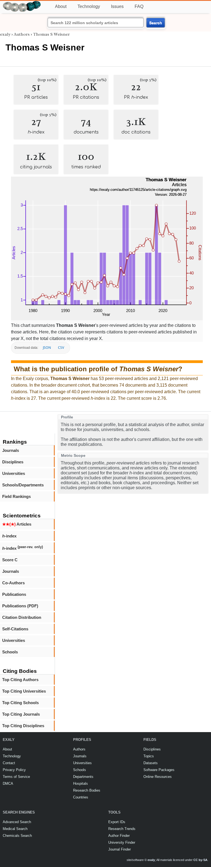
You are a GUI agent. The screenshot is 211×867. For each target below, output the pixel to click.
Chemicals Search (17, 836)
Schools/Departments (23, 485)
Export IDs (116, 822)
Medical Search (15, 829)
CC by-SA (200, 860)
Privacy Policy (14, 770)
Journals (10, 450)
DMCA (8, 783)
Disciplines (12, 462)
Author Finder (119, 836)
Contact (9, 763)
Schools (10, 652)
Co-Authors (13, 582)
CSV (61, 347)
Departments (83, 777)
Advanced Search (17, 822)
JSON (47, 347)
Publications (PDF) (20, 606)
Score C (10, 559)
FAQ (139, 6)
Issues (117, 6)
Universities (13, 473)
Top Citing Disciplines (23, 725)
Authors (22, 34)
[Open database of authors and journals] (22, 3)
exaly (5, 34)
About (60, 6)
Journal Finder (119, 849)
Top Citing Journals (21, 714)
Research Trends (121, 829)
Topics (148, 756)
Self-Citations (15, 629)
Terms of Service (16, 777)
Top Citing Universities (24, 691)
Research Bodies (86, 790)
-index (9, 536)
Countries (80, 797)
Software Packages (158, 770)
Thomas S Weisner (51, 34)
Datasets (150, 763)
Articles (16, 524)
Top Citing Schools (20, 702)
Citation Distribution (21, 617)
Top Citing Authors (20, 679)
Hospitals (80, 783)
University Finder (121, 842)
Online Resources (157, 777)
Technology (88, 6)
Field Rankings (16, 496)
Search (155, 23)
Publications (14, 594)
